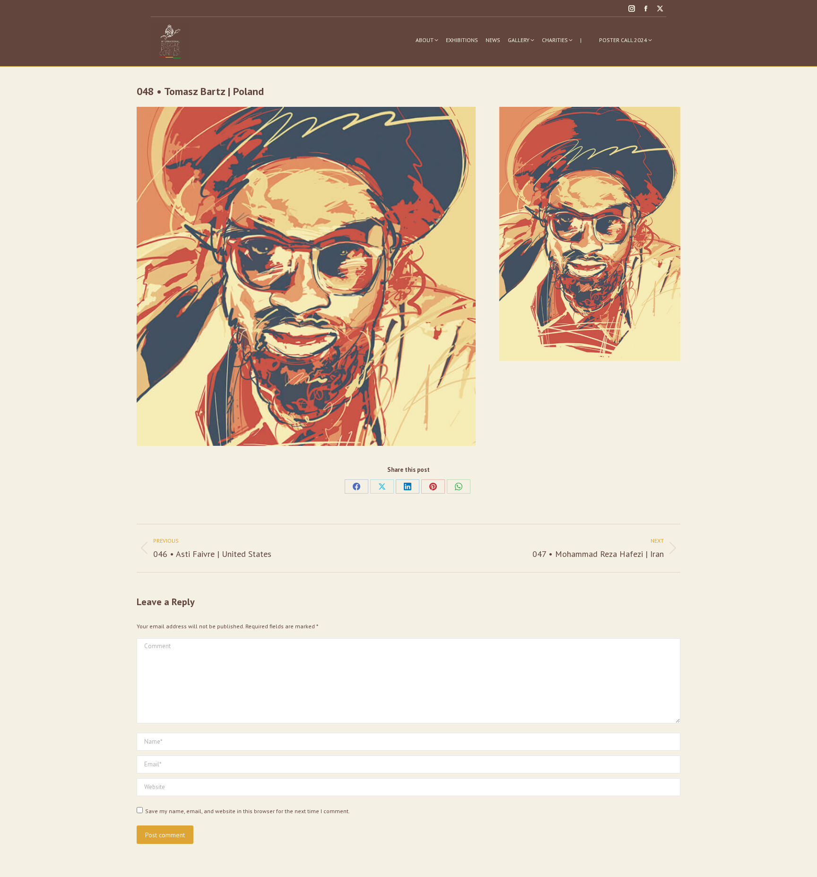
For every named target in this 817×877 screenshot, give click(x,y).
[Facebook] (356, 486)
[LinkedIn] (407, 486)
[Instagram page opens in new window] (632, 8)
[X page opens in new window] (660, 8)
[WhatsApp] (458, 486)
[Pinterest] (433, 486)
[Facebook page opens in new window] (646, 8)
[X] (382, 486)
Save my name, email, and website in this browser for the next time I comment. (247, 811)
